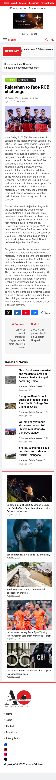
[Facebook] (5, 745)
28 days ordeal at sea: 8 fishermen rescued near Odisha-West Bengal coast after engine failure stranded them (28, 508)
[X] (5, 759)
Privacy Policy (47, 3)
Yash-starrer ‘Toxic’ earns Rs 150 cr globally (28, 554)
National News (26, 80)
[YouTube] (5, 749)
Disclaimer (34, 3)
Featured (11, 80)
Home (6, 3)
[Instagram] (5, 754)
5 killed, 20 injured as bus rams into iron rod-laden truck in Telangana (34, 451)
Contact (22, 3)
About (14, 3)
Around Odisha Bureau (18, 97)
